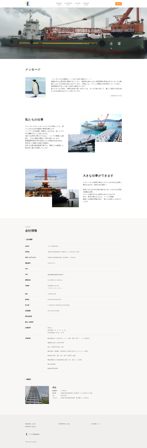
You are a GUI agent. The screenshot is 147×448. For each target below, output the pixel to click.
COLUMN (95, 424)
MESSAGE (30, 424)
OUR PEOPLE (64, 424)
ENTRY (118, 4)
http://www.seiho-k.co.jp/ (55, 274)
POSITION (30, 426)
